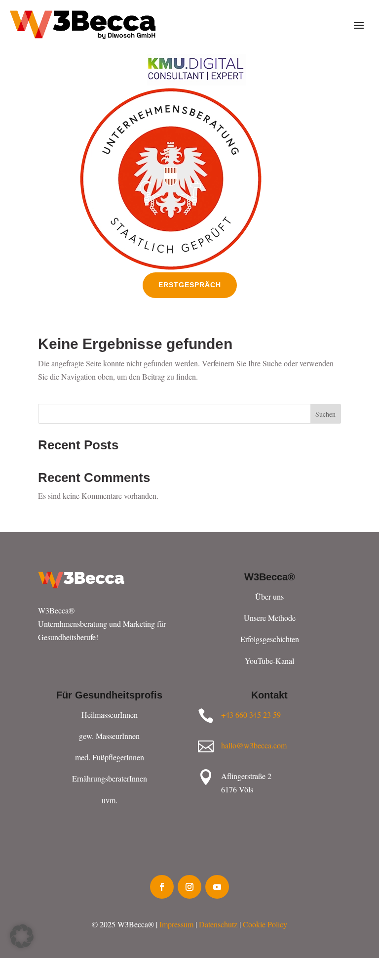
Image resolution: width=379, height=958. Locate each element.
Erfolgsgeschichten (269, 639)
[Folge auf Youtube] (217, 887)
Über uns (269, 596)
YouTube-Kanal (269, 660)
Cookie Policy (265, 924)
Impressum (176, 924)
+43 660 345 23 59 (251, 714)
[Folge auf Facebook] (162, 887)
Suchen (325, 414)
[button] (21, 936)
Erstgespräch (189, 285)
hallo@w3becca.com (254, 745)
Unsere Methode (270, 617)
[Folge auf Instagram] (189, 887)
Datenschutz (218, 924)
